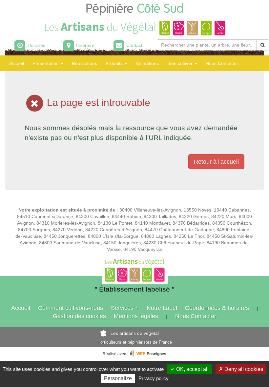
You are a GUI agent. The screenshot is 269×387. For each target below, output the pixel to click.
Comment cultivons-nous (70, 308)
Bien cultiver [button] (180, 63)
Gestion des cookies (79, 316)
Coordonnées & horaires (217, 308)
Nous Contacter (222, 63)
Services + (125, 308)
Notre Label (162, 308)
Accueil (16, 63)
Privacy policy (153, 378)
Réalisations (84, 63)
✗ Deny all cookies (241, 369)
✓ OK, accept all (190, 369)
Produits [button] (115, 63)
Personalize (118, 378)
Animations (147, 63)
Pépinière (135, 9)
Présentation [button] (46, 63)
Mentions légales (136, 316)
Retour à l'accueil (216, 161)
